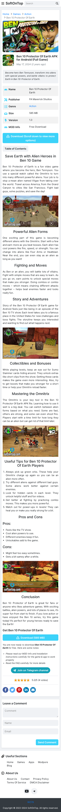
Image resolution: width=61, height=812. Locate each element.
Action (27, 14)
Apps (31, 762)
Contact (25, 778)
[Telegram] (34, 791)
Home (6, 14)
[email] (33, 690)
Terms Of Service (16, 782)
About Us (12, 778)
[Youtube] (27, 791)
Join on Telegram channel (32, 670)
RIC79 (31, 802)
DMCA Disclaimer (39, 782)
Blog (9, 765)
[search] (57, 3)
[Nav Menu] (2, 3)
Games (17, 14)
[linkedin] (26, 690)
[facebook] (5, 690)
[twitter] (12, 690)
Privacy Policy (41, 778)
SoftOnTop (14, 3)
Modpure (43, 762)
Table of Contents (15, 148)
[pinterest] (19, 690)
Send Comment (47, 742)
